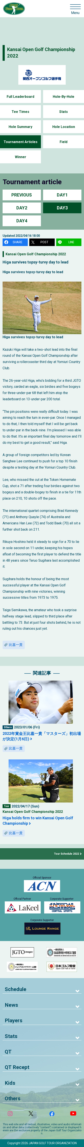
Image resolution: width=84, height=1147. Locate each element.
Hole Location (63, 127)
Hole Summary (20, 127)
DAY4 (21, 220)
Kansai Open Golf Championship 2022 (36, 254)
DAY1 (62, 195)
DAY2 (21, 207)
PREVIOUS (21, 195)
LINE (71, 242)
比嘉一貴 (16, 645)
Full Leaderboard (20, 97)
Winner (20, 157)
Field (63, 142)
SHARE (17, 242)
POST (44, 242)
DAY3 (62, 207)
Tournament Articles (20, 142)
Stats (63, 112)
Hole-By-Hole (63, 97)
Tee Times (20, 112)
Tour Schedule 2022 (66, 853)
